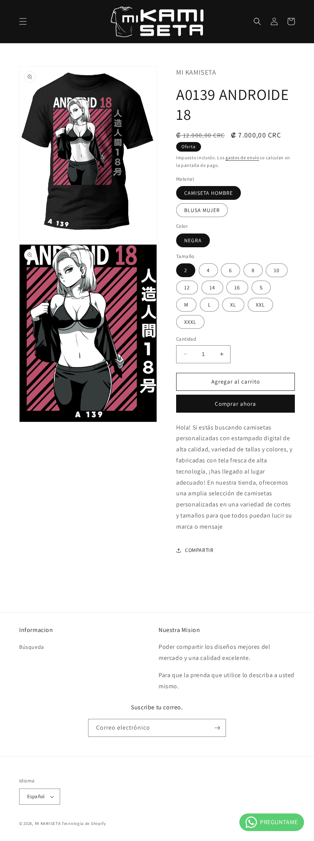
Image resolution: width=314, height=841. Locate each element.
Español (36, 796)
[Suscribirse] (217, 728)
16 (237, 287)
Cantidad (186, 339)
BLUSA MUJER (202, 210)
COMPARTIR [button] (199, 550)
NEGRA (193, 240)
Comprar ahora (235, 403)
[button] (23, 21)
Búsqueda (31, 646)
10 (277, 270)
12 (187, 287)
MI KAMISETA (48, 823)
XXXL (190, 321)
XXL (260, 304)
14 (212, 287)
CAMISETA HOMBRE (208, 192)
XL (233, 304)
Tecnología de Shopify (84, 823)
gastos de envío (242, 157)
